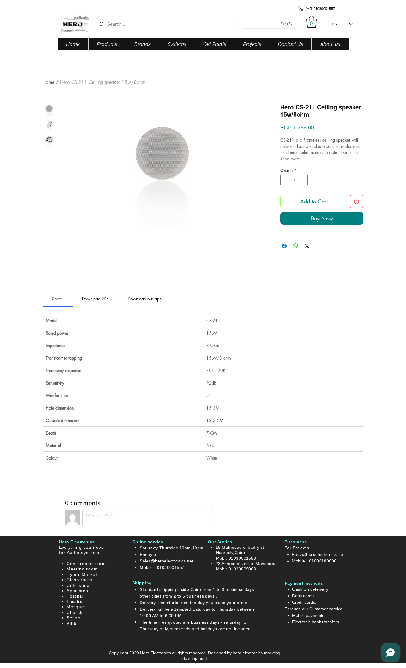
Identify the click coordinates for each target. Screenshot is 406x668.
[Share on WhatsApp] (295, 246)
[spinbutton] (294, 180)
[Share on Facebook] (284, 246)
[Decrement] (284, 180)
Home (48, 82)
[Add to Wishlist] (356, 201)
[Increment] (303, 180)
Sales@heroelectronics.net (166, 561)
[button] (311, 22)
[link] (57, 299)
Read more (290, 158)
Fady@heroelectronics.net (318, 554)
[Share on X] (306, 246)
